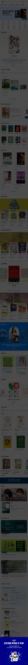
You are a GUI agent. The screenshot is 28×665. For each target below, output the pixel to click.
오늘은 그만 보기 (4, 635)
